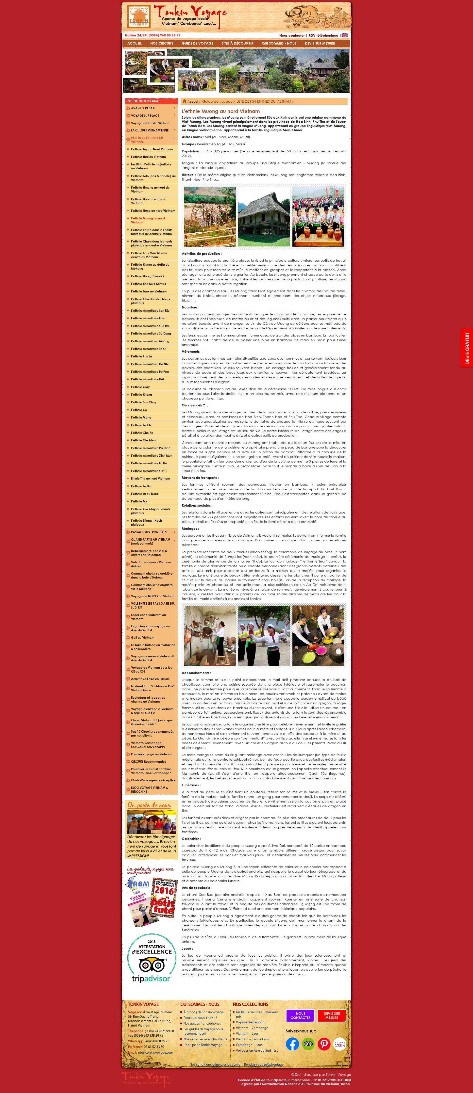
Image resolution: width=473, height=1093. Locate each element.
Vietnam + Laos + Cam (252, 1039)
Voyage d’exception (250, 1022)
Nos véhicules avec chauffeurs (205, 1039)
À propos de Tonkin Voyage (203, 1012)
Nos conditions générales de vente (215, 1065)
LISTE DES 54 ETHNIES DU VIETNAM (263, 101)
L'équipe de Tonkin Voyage (203, 1045)
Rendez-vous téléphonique (264, 1065)
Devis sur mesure (332, 1015)
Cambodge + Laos (249, 1045)
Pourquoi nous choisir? (200, 1018)
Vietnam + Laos (247, 1034)
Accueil (192, 101)
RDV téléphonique (323, 35)
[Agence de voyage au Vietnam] (139, 27)
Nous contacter (291, 35)
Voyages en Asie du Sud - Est (257, 1051)
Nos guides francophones (202, 1024)
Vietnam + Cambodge (252, 1028)
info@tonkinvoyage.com (155, 1053)
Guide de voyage (217, 101)
